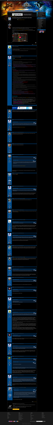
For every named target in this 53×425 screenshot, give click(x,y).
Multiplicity (8, 417)
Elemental (19, 414)
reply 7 (17, 188)
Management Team (32, 415)
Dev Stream (27, 97)
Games (11, 0)
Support (19, 0)
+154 (9, 304)
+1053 (9, 23)
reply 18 (17, 299)
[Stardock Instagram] (43, 31)
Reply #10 (13, 198)
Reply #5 (13, 132)
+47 (9, 51)
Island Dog (9, 20)
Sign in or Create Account (16, 409)
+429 (9, 362)
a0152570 (9, 213)
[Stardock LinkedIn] (42, 32)
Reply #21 (13, 333)
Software (9, 0)
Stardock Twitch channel (19, 29)
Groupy (8, 418)
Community (14, 0)
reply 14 (18, 279)
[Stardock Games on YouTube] (41, 31)
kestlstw (10, 135)
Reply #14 (13, 245)
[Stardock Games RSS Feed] (43, 32)
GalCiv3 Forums (20, 18)
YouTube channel (26, 30)
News (16, 0)
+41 (9, 226)
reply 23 (18, 390)
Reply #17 (13, 277)
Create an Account (43, 415)
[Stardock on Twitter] (39, 31)
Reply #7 (13, 154)
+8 (9, 340)
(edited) (24, 198)
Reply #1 (13, 45)
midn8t (9, 260)
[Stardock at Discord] (40, 32)
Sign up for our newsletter (33, 421)
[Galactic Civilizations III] (26, 6)
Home (8, 16)
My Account (43, 414)
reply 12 (17, 235)
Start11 (8, 415)
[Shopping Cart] (44, 0)
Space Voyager (9, 290)
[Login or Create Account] (43, 0)
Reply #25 (14, 387)
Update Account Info (43, 417)
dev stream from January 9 (22, 165)
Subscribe (44, 421)
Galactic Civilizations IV (20, 415)
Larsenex (9, 147)
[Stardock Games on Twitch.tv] (42, 31)
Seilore (9, 59)
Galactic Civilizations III (11, 16)
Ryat (9, 359)
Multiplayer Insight (17, 59)
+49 (9, 283)
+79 (9, 252)
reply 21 (17, 358)
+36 (9, 205)
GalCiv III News (15, 16)
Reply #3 (13, 109)
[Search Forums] (45, 0)
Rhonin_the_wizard (10, 390)
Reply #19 (13, 297)
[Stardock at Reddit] (39, 32)
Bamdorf (10, 313)
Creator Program (32, 418)
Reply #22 (13, 343)
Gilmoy (9, 223)
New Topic (35, 11)
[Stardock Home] (7, 0)
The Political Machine (20, 417)
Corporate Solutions (9, 414)
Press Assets (32, 417)
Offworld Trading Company (21, 418)
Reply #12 (13, 219)
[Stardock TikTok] (41, 32)
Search (35, 42)
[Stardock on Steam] (12, 421)
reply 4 (17, 156)
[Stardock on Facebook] (40, 31)
